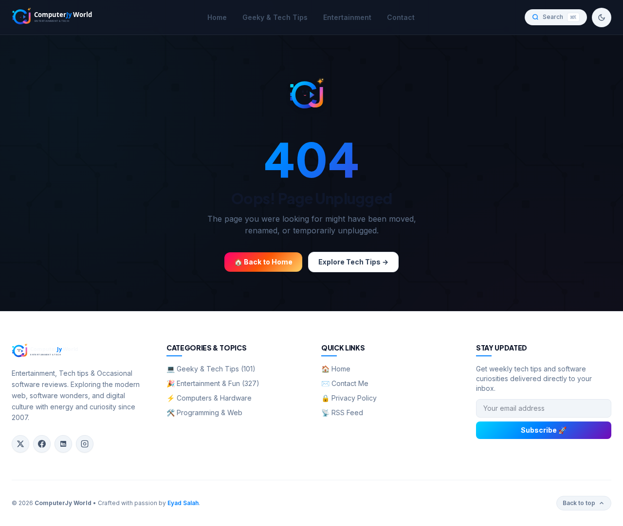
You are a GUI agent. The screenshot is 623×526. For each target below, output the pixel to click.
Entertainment (347, 17)
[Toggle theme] (601, 17)
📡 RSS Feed (342, 412)
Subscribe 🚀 (544, 430)
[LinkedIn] (63, 444)
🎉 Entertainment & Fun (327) (212, 383)
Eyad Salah (183, 503)
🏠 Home (335, 369)
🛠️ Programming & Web (204, 412)
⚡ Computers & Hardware (209, 398)
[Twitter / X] (20, 444)
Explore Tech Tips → (353, 262)
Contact (401, 17)
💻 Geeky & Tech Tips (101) (211, 369)
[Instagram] (84, 444)
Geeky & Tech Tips (275, 17)
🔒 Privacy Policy (349, 398)
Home (217, 17)
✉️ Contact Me (344, 383)
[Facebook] (42, 444)
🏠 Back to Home (263, 262)
